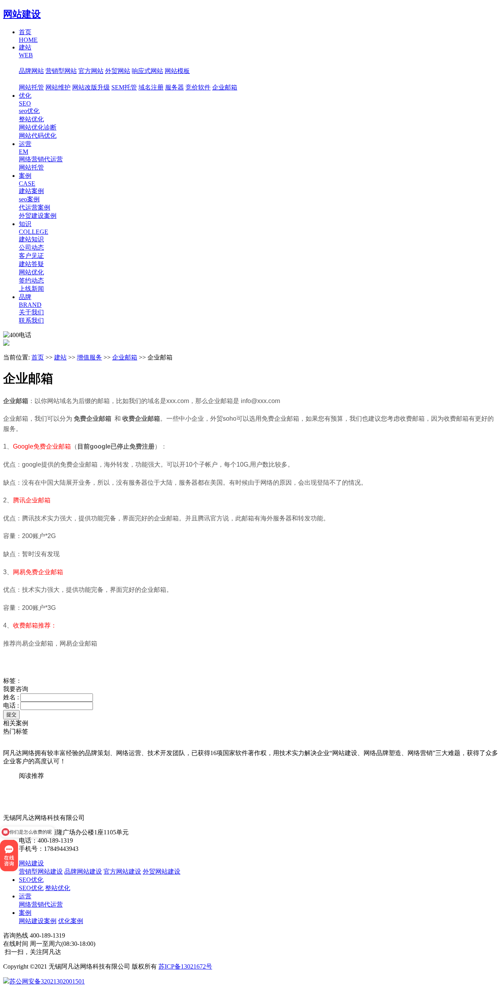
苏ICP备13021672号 (185, 966)
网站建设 (22, 14)
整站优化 (57, 888)
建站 (60, 357)
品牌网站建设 (83, 871)
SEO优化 (31, 879)
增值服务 (31, 79)
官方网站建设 (122, 871)
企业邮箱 (124, 357)
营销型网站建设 (41, 871)
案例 (25, 912)
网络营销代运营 (41, 904)
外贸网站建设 (161, 871)
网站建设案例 (37, 921)
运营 (25, 896)
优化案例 (70, 921)
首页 (37, 357)
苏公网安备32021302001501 (47, 981)
